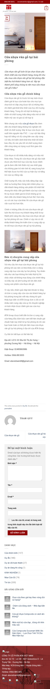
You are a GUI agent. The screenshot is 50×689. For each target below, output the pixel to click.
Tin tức (7, 582)
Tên (10, 485)
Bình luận (12, 463)
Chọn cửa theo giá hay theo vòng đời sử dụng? (28, 598)
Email (11, 497)
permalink (8, 408)
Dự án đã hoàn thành (13, 563)
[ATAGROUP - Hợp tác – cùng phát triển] (14, 8)
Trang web (12, 508)
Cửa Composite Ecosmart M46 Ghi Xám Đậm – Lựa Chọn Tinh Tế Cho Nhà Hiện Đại (27, 633)
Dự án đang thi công (13, 568)
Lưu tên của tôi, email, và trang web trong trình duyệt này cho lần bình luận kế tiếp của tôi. (25, 524)
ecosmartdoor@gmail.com (27, 2)
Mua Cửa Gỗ (9, 577)
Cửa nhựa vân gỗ (11, 435)
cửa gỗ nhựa (28, 123)
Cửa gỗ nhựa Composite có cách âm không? (28, 615)
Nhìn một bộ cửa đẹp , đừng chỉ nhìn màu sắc (28, 623)
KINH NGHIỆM (10, 572)
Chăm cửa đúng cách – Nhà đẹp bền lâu (28, 607)
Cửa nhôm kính (11, 553)
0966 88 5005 (9, 2)
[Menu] (32, 8)
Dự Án (25, 406)
